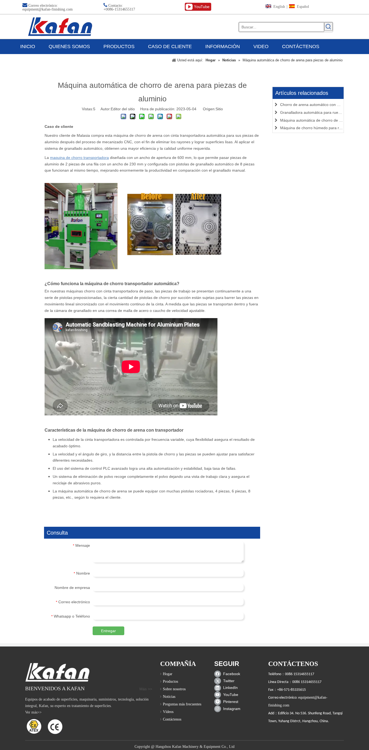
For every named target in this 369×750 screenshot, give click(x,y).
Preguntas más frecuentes (182, 704)
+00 (106, 9)
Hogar (167, 674)
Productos (170, 681)
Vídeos (168, 712)
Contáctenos (172, 719)
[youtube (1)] (198, 7)
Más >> (145, 689)
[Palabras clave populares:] (328, 26)
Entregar (108, 631)
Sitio (219, 109)
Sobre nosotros (174, 689)
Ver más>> (33, 712)
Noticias (169, 697)
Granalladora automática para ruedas (312, 112)
